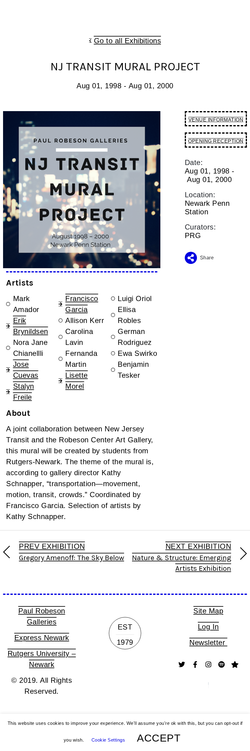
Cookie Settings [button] (108, 739)
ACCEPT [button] (158, 738)
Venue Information (216, 119)
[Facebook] (195, 664)
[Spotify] (221, 664)
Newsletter (208, 642)
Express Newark (41, 637)
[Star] (234, 664)
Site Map (208, 611)
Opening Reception (216, 141)
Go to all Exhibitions (127, 41)
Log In (208, 627)
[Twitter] (181, 664)
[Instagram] (208, 664)
